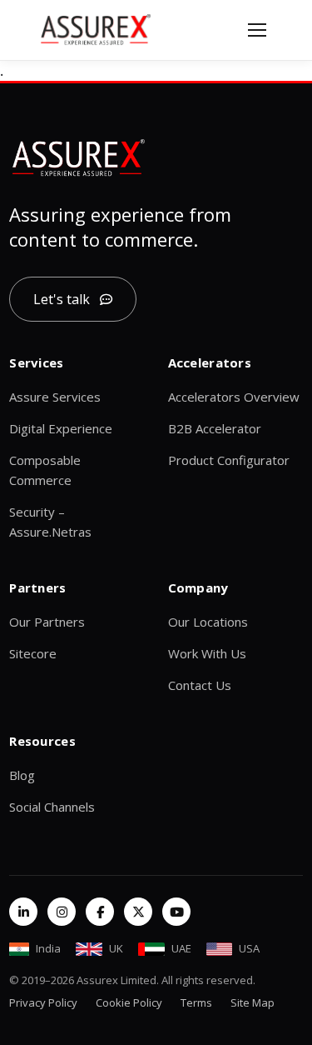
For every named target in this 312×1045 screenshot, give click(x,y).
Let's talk (61, 299)
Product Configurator (229, 460)
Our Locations (208, 621)
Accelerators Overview (234, 396)
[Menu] (257, 30)
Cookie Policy (129, 1002)
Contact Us (199, 685)
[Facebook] (100, 912)
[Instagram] (61, 912)
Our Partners (47, 621)
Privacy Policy (43, 1002)
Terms (196, 1002)
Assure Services (55, 396)
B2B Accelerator (214, 428)
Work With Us (207, 653)
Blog (22, 775)
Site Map (252, 1002)
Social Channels (52, 806)
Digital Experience (60, 428)
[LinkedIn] (23, 912)
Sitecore (33, 653)
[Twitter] (138, 912)
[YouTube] (176, 912)
